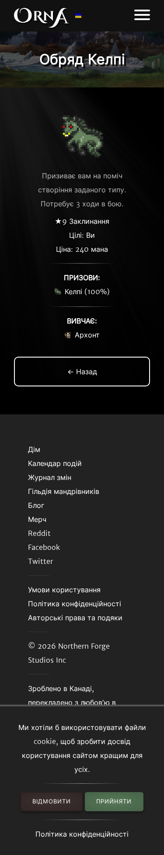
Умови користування (64, 589)
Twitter (40, 561)
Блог (36, 505)
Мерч (37, 519)
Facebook (44, 547)
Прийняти (114, 801)
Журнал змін (49, 477)
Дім (34, 449)
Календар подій (55, 463)
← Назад (82, 371)
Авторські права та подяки (75, 617)
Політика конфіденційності (82, 834)
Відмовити (51, 801)
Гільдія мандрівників (63, 491)
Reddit (39, 533)
